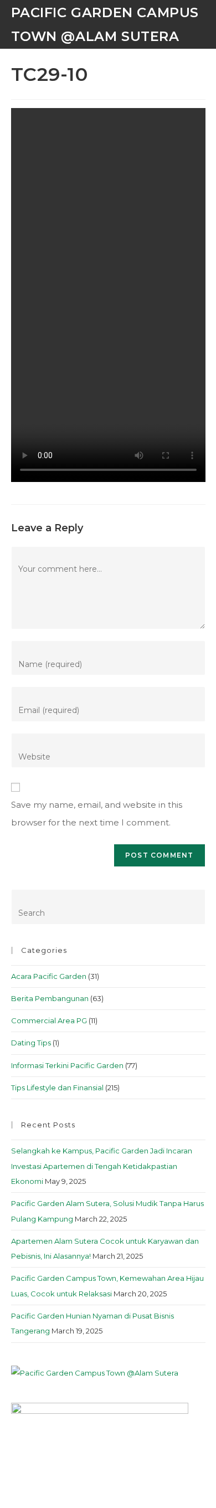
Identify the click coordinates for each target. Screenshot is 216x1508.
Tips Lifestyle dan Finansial (57, 1087)
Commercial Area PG (49, 1020)
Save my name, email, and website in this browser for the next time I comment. (96, 813)
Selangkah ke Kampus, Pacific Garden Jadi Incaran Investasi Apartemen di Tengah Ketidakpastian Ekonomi (101, 1166)
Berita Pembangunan (50, 998)
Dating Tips (31, 1042)
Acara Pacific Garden (48, 976)
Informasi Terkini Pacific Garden (67, 1065)
